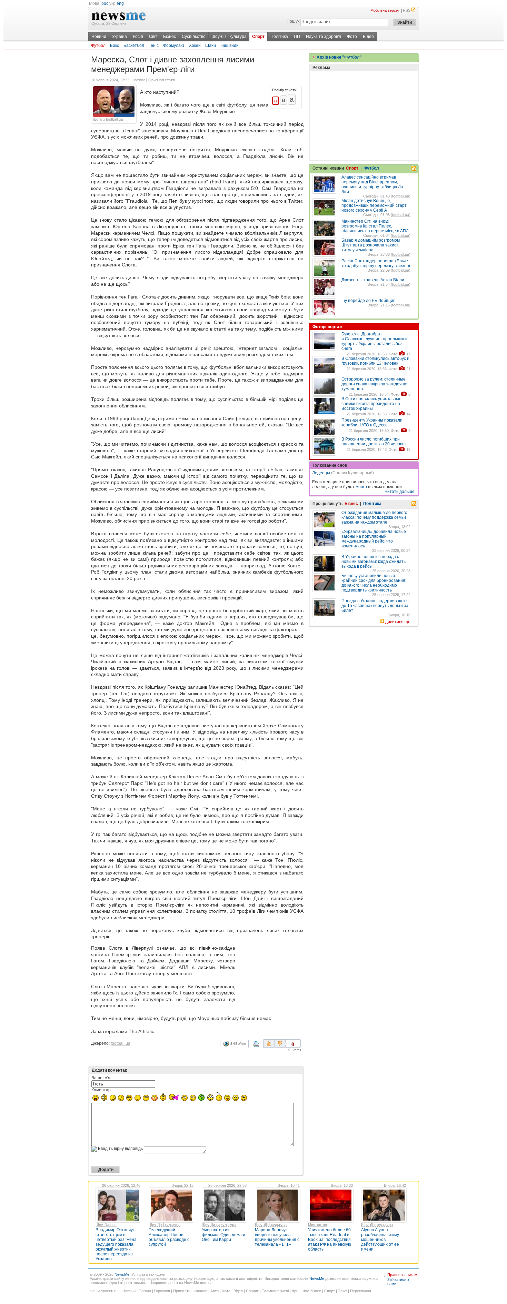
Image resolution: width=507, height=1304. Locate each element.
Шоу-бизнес (106, 1225)
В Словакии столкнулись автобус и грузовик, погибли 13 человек (375, 361)
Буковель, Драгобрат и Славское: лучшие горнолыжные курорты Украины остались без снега (375, 341)
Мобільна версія (384, 10)
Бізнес (169, 36)
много (361, 486)
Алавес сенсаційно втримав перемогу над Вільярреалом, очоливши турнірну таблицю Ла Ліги (372, 184)
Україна (119, 36)
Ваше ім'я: (101, 1077)
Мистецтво (317, 1225)
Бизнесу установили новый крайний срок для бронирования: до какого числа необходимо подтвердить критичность (373, 583)
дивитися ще (397, 621)
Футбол (98, 45)
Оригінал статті (161, 80)
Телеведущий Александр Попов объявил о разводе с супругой (169, 1237)
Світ (153, 36)
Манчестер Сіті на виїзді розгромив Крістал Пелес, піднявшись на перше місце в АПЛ (375, 226)
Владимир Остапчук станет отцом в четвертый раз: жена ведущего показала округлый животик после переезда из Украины (116, 1244)
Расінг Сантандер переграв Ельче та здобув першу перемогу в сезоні (375, 263)
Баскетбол (133, 45)
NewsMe (122, 1274)
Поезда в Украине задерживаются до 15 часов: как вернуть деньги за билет (375, 605)
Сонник (252, 1291)
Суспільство (194, 36)
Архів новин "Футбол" (339, 57)
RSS (406, 10)
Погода (145, 1291)
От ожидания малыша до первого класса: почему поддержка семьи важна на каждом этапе (374, 517)
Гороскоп (162, 1291)
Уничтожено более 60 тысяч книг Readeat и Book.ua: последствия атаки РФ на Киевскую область (329, 1239)
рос (104, 3)
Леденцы (321, 473)
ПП (297, 36)
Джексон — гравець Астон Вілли (372, 279)
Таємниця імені (275, 1291)
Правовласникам (402, 1275)
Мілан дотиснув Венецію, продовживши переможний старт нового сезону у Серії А (374, 205)
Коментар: (101, 1090)
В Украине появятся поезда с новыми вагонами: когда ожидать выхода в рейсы (373, 561)
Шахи (210, 45)
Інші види (229, 45)
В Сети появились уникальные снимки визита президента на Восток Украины (371, 403)
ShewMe (235, 1043)
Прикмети (181, 1291)
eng (120, 3)
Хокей (195, 45)
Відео (368, 36)
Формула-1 (174, 45)
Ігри (295, 1291)
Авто (214, 1291)
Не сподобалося (281, 1043)
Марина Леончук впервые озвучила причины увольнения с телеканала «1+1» (277, 1237)
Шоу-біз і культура (229, 36)
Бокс (114, 45)
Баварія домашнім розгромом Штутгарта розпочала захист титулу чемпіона (370, 245)
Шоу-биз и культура (219, 1225)
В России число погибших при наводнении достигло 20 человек (373, 441)
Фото (352, 36)
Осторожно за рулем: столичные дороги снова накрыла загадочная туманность (375, 384)
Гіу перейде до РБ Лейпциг (368, 300)
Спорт (258, 36)
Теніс (154, 45)
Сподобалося (269, 1043)
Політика (279, 36)
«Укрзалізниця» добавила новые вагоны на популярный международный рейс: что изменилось (373, 538)
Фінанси (200, 1291)
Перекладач (360, 1291)
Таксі (342, 1291)
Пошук (293, 21)
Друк (261, 1046)
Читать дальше (400, 491)
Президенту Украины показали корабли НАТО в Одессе (371, 422)
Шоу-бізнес (311, 1291)
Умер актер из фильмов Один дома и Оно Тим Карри (223, 1234)
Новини (98, 36)
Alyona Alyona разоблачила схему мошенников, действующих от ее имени (380, 1239)
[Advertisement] (271, 972)
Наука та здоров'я (323, 36)
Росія (138, 36)
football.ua (120, 1043)
